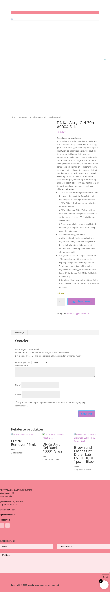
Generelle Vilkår (7, 509)
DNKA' (19, 117)
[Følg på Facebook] (2, 525)
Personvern (5, 520)
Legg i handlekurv (81, 301)
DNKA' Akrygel (29, 117)
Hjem (13, 117)
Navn (18, 385)
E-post (18, 394)
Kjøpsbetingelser (7, 514)
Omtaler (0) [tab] (19, 332)
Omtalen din (21, 365)
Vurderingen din (23, 362)
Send (105, 576)
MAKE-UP (85, 313)
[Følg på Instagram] (7, 525)
